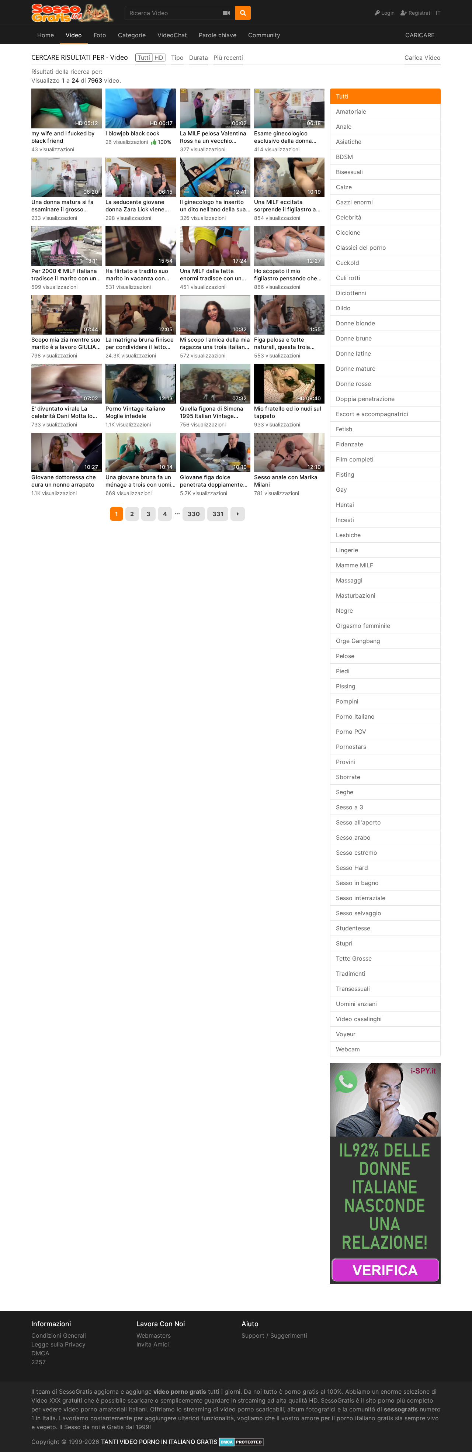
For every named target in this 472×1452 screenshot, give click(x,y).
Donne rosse (353, 383)
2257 (38, 1362)
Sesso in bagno (357, 882)
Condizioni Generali (58, 1335)
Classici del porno (361, 247)
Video (74, 35)
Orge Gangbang (358, 640)
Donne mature (355, 368)
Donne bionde (355, 323)
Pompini (347, 701)
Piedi (343, 671)
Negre (344, 610)
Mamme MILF (354, 565)
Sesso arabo (353, 837)
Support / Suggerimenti (274, 1335)
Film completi (355, 459)
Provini (345, 761)
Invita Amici (152, 1344)
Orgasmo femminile (363, 625)
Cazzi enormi (354, 202)
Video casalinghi (359, 1019)
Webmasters (153, 1335)
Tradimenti (350, 973)
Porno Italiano (355, 716)
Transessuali (353, 988)
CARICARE (420, 35)
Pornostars (351, 746)
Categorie (132, 35)
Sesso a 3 (349, 807)
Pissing (345, 686)
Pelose (345, 656)
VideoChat (172, 35)
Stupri (344, 943)
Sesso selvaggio (358, 913)
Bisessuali (349, 172)
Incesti (345, 519)
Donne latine (353, 353)
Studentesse (353, 928)
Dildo (343, 308)
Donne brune (354, 338)
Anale (343, 126)
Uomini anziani (356, 1003)
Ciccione (348, 232)
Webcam (348, 1049)
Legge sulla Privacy (58, 1344)
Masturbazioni (355, 595)
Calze (344, 187)
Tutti (342, 96)
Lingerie (347, 550)
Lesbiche (348, 535)
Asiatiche (348, 141)
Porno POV (351, 731)
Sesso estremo (356, 852)
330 (194, 514)
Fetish (344, 429)
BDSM (344, 156)
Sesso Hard (352, 867)
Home (45, 35)
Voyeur (345, 1034)
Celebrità (348, 217)
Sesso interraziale (360, 898)
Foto (100, 35)
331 (217, 514)
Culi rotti (348, 277)
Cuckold (347, 262)
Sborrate (348, 777)
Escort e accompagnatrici (372, 414)
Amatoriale (351, 111)
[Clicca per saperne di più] (385, 1172)
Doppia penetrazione (365, 398)
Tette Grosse (354, 958)
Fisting (345, 474)
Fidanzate (349, 444)
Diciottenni (351, 293)
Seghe (344, 792)
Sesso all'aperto (358, 822)
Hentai (345, 504)
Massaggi (349, 580)
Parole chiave (217, 35)
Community (264, 35)
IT (438, 13)
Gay (341, 489)
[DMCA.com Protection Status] (241, 1441)
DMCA (40, 1353)
